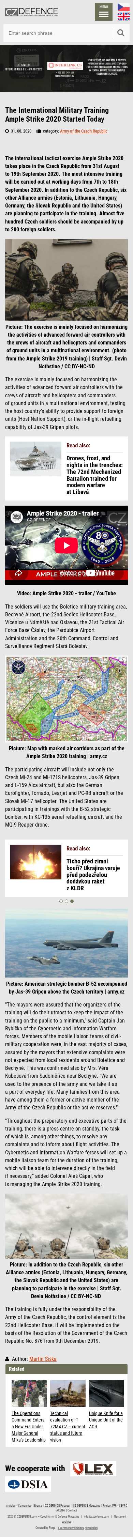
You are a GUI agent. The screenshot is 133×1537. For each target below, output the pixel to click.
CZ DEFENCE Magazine (86, 1505)
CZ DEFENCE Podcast (57, 1505)
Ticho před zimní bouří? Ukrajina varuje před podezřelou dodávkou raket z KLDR (93, 875)
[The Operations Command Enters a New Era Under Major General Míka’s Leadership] (29, 1393)
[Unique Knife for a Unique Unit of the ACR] (106, 1393)
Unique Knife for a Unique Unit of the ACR (106, 1420)
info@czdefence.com (96, 1516)
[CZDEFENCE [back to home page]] (31, 12)
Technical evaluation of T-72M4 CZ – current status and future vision (67, 1427)
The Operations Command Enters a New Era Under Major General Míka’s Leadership (29, 1427)
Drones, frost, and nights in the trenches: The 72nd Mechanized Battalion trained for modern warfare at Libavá (94, 475)
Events (38, 1505)
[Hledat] (121, 33)
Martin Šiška (43, 1359)
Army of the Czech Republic (83, 131)
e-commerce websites (71, 1528)
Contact (72, 1510)
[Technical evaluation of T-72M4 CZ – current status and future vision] (67, 1393)
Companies (24, 1505)
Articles (10, 1505)
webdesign (91, 1528)
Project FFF (109, 1505)
